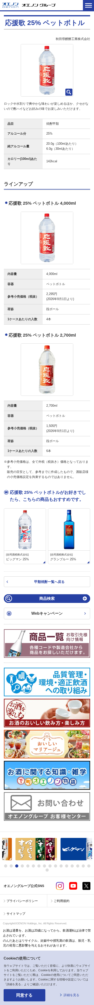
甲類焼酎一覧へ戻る (49, 582)
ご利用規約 (61, 901)
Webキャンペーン (47, 613)
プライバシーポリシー (22, 901)
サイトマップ (16, 913)
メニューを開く (88, 5)
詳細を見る (71, 995)
